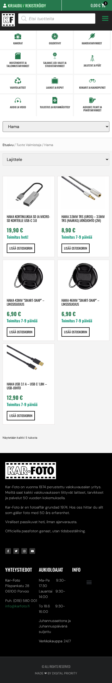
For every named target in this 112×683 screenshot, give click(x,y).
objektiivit (55, 43)
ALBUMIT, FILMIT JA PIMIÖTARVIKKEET (92, 108)
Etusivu (8, 145)
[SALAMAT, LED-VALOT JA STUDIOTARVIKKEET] (55, 56)
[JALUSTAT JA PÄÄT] (92, 58)
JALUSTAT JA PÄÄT (92, 65)
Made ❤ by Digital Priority (56, 673)
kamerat (18, 43)
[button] (89, 582)
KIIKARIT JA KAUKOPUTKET (92, 87)
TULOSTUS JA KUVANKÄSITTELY (55, 107)
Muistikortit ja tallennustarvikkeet (18, 64)
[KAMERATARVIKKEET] (92, 36)
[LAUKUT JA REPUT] (55, 80)
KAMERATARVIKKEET (92, 43)
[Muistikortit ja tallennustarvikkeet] (18, 56)
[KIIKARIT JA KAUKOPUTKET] (92, 80)
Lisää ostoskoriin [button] (20, 248)
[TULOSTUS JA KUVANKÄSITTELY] (55, 100)
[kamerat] (18, 36)
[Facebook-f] (8, 551)
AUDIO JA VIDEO (18, 107)
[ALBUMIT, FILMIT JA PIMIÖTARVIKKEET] (92, 100)
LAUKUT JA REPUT (55, 87)
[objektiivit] (55, 36)
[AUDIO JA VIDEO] (18, 100)
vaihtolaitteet (18, 87)
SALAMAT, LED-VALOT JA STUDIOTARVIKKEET (54, 64)
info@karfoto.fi (17, 606)
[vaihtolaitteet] (18, 80)
